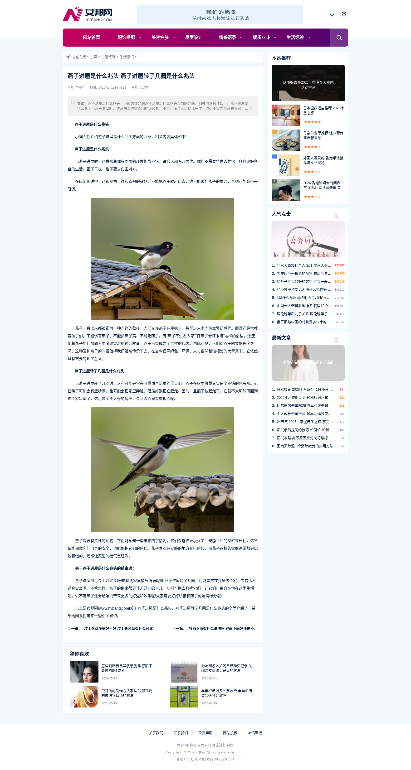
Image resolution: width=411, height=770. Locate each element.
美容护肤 (160, 37)
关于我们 (156, 733)
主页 (93, 57)
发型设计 (193, 37)
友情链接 (255, 733)
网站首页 (91, 37)
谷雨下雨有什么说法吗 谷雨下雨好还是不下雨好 (227, 628)
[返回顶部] (395, 687)
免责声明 (205, 733)
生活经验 (295, 37)
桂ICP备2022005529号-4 (213, 759)
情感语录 (227, 37)
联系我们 (181, 733)
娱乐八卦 (261, 37)
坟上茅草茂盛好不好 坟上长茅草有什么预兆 (118, 628)
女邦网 (144, 87)
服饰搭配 (126, 37)
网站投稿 (230, 733)
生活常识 (127, 57)
